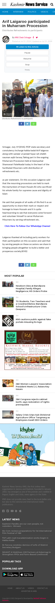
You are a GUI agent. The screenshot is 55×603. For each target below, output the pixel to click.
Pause (27, 53)
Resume (27, 59)
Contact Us (42, 588)
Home (5, 12)
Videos (44, 12)
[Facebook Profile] (33, 38)
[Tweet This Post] (28, 123)
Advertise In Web (29, 591)
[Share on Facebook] (22, 123)
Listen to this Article (28, 47)
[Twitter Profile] (37, 38)
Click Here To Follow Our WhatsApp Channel (27, 226)
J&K (17, 282)
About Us (20, 588)
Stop (27, 64)
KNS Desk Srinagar (23, 38)
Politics (32, 12)
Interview (18, 12)
